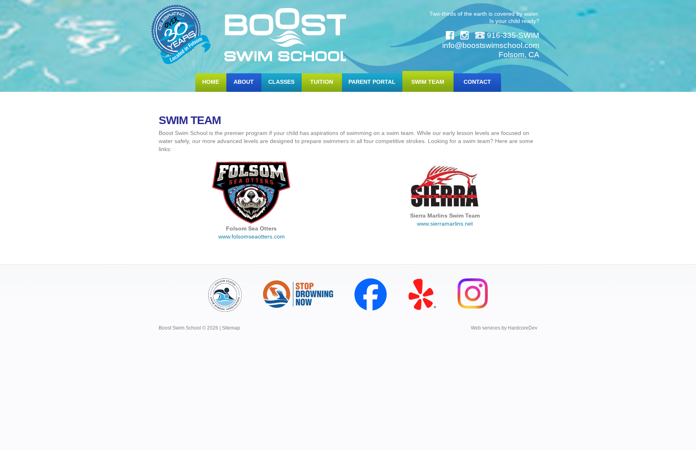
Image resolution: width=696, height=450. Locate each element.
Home (210, 82)
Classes (281, 82)
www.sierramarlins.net (445, 223)
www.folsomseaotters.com (251, 236)
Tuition (321, 82)
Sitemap (231, 328)
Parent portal (372, 82)
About (244, 82)
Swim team (427, 82)
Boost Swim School (285, 34)
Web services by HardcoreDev (504, 328)
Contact (477, 82)
